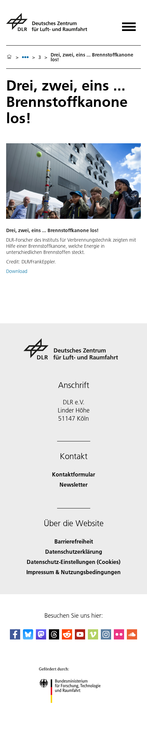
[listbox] (25, 57)
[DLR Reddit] (67, 637)
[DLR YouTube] (80, 637)
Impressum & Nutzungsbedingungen (73, 571)
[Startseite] (9, 57)
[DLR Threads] (54, 637)
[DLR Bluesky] (28, 637)
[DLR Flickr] (119, 637)
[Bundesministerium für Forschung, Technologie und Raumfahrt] (74, 710)
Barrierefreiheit (73, 541)
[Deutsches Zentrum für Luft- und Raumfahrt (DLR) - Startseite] (49, 25)
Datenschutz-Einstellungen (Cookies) (73, 561)
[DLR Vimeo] (93, 637)
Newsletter (73, 484)
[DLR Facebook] (15, 637)
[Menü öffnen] (129, 24)
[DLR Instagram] (106, 637)
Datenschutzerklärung (73, 551)
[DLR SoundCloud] (132, 637)
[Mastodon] (41, 637)
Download (16, 271)
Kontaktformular (73, 474)
